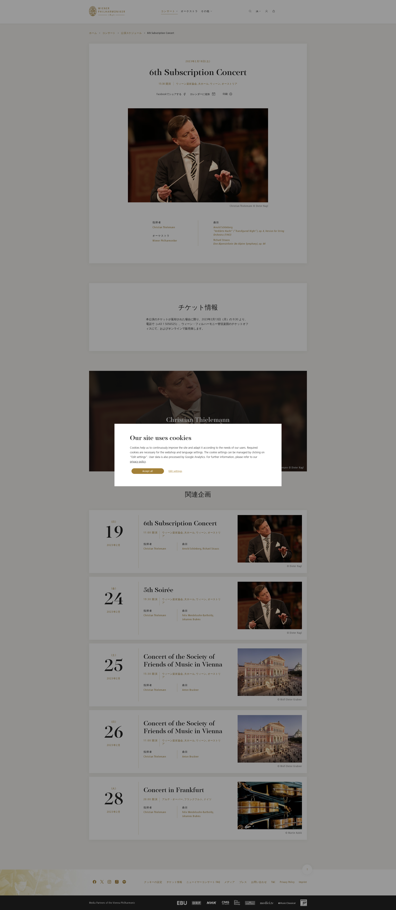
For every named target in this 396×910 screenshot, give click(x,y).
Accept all (147, 471)
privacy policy (138, 461)
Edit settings (175, 471)
